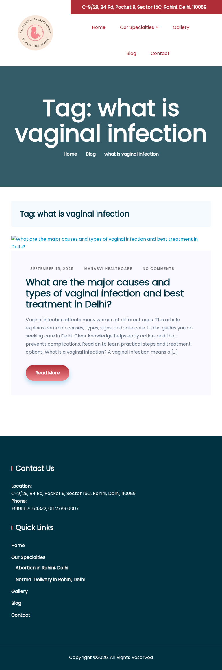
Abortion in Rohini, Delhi (42, 567)
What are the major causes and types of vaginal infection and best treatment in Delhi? (105, 293)
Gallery (181, 27)
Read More (47, 372)
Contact (160, 53)
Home (99, 27)
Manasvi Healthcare (107, 268)
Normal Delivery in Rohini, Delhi (50, 579)
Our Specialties (137, 27)
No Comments (158, 268)
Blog (131, 53)
